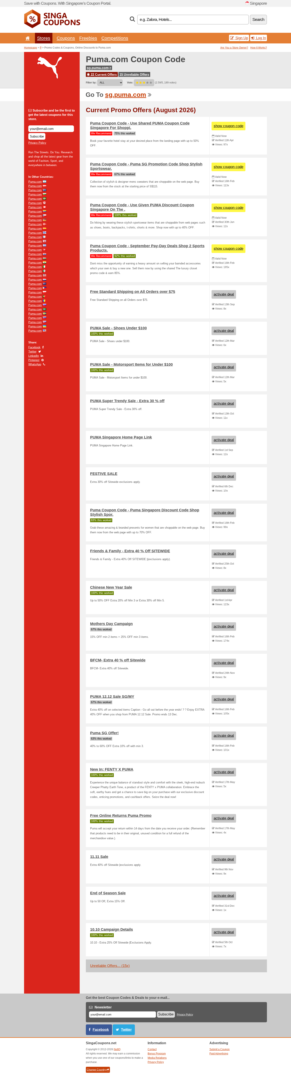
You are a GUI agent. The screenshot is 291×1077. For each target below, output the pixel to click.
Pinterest (33, 360)
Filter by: (91, 82)
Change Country (96, 1069)
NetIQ (117, 1049)
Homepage (30, 47)
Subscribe (37, 136)
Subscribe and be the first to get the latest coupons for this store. (51, 115)
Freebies (88, 38)
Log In (260, 38)
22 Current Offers (103, 74)
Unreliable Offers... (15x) (110, 966)
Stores (43, 38)
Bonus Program (157, 1053)
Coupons (66, 38)
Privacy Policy (37, 142)
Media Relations (157, 1057)
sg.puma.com (98, 68)
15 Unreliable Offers (134, 74)
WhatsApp (34, 364)
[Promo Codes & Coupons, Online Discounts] (52, 27)
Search (258, 19)
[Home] (27, 38)
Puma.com (35, 181)
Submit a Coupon (219, 1049)
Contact (152, 1049)
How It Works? (258, 47)
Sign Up (241, 38)
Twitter (32, 351)
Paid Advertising (218, 1053)
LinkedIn (33, 355)
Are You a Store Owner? (234, 47)
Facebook (34, 347)
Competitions (114, 38)
